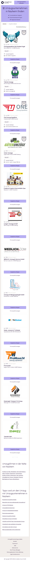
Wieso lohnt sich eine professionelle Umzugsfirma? (13, 502)
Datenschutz (15, 547)
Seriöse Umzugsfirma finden (8, 516)
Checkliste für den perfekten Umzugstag (11, 524)
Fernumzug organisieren (8, 513)
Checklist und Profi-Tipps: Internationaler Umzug (13, 521)
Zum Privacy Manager (15, 550)
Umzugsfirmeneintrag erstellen (15, 539)
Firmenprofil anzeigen (15, 62)
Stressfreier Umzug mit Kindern (9, 518)
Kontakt (15, 541)
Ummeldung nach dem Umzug (9, 527)
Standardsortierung (21, 27)
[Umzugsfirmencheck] (6, 2)
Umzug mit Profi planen (7, 505)
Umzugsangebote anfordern (21, 2)
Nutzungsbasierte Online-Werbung (15, 552)
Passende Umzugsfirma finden (9, 499)
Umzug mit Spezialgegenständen (10, 510)
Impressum (15, 543)
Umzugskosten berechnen (8, 507)
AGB (15, 545)
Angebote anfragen (15, 59)
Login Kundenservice (15, 554)
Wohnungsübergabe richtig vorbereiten (11, 529)
